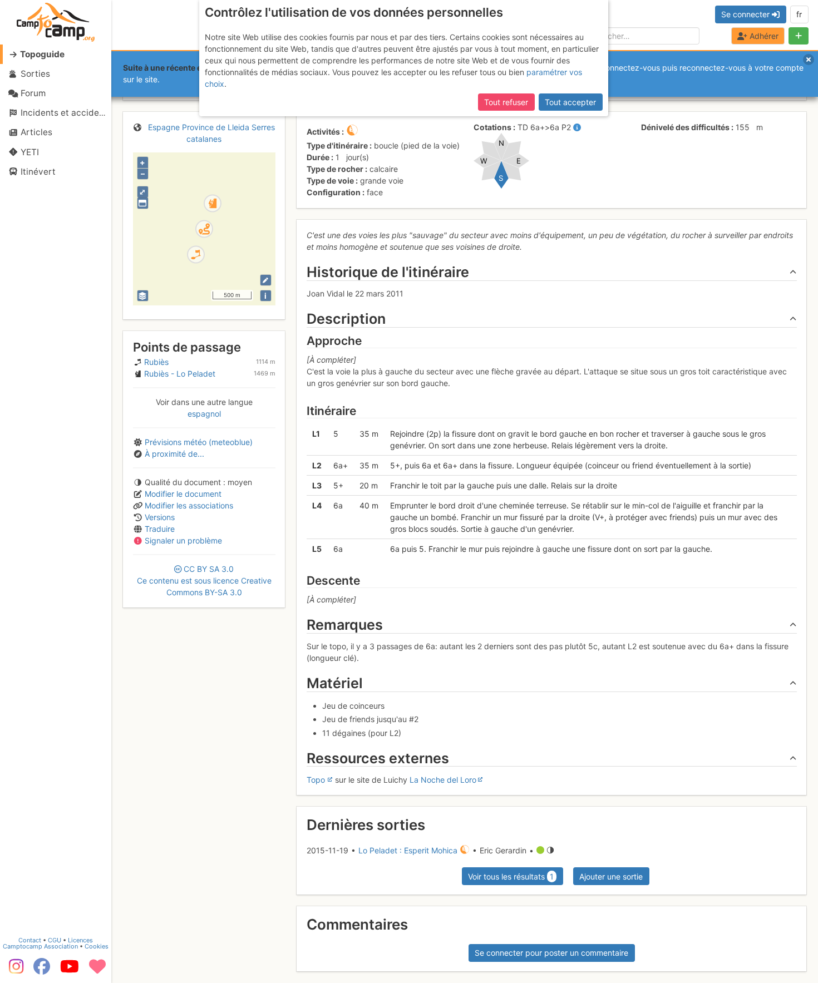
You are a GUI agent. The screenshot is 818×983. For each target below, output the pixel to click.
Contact (29, 940)
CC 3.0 (204, 580)
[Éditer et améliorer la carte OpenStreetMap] (265, 280)
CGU (54, 940)
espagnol (204, 413)
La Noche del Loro (443, 779)
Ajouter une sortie (611, 876)
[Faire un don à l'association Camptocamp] (97, 970)
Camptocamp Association (40, 946)
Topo (316, 779)
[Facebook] (41, 970)
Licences (80, 940)
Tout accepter (570, 102)
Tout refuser (506, 102)
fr (799, 14)
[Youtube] (69, 970)
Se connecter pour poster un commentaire (551, 952)
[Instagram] (13, 970)
